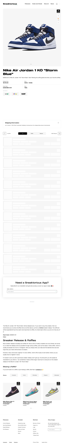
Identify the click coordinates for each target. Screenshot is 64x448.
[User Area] (57, 4)
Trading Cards (36, 435)
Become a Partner (36, 423)
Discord (46, 3)
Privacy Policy (36, 442)
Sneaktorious (10, 4)
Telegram (16, 442)
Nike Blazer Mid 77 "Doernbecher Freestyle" (8, 402)
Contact (34, 431)
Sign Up (34, 429)
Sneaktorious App (36, 282)
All (22, 133)
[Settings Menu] (60, 4)
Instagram (5, 442)
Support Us (35, 425)
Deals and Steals (37, 3)
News (52, 3)
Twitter (10, 442)
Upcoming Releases (7, 425)
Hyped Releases (6, 427)
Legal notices (44, 442)
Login (34, 427)
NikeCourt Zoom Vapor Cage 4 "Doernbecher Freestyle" (30, 402)
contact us (39, 369)
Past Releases (6, 429)
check (38, 329)
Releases (27, 3)
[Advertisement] (32, 109)
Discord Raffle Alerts (22, 425)
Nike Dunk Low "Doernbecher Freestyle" (47, 402)
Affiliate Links (35, 433)
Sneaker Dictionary (22, 427)
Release (41, 133)
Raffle (32, 133)
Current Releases (6, 423)
